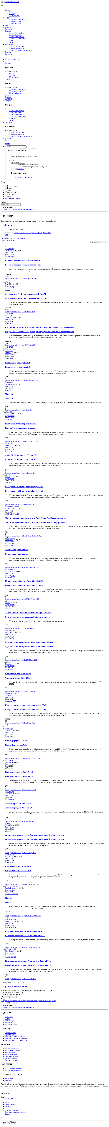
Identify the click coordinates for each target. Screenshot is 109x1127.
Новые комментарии (16, 37)
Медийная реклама (12, 1048)
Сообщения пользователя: (16, 151)
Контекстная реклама (13, 1050)
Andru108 (8, 632)
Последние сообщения (17, 19)
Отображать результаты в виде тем (34, 167)
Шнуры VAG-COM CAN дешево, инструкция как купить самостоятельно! (39, 327)
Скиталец (8, 251)
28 (12, 347)
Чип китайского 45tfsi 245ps (18, 674)
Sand (7, 284)
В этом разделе (12, 186)
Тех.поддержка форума (13, 1068)
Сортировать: (6, 992)
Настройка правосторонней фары (21, 424)
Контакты (8, 54)
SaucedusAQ (9, 921)
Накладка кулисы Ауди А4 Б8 (19, 772)
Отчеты (8, 225)
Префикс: (4, 994)
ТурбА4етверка (10, 888)
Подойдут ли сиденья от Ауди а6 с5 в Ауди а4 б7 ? (28, 961)
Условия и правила (12, 1110)
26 (8, 347)
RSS (6, 235)
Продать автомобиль (16, 46)
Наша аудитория (11, 1054)
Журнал (8, 27)
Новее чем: (11, 160)
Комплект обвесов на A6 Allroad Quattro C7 (25, 931)
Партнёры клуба (11, 1024)
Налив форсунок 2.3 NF (16, 740)
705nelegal (8, 794)
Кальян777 (9, 856)
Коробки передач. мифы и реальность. (23, 260)
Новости (8, 25)
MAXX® (8, 317)
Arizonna (8, 762)
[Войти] (2, 6)
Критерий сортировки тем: (10, 990)
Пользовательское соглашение (16, 1038)
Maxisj (7, 825)
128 (8, 280)
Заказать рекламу (11, 1060)
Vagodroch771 (27, 916)
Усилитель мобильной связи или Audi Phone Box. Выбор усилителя (36, 518)
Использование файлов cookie (16, 1040)
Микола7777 (9, 695)
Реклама (8, 52)
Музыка (9, 394)
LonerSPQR (9, 571)
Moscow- (8, 664)
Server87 (8, 353)
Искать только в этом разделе (28, 165)
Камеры (12, 40)
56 (12, 313)
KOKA (39, 233)
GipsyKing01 (9, 951)
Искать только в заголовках (27, 149)
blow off (8, 898)
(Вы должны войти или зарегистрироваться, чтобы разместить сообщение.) (28, 1001)
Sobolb (24, 312)
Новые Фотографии (16, 33)
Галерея (8, 31)
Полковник (26, 380)
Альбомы (10, 194)
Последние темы (15, 21)
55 (10, 313)
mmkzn (7, 477)
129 (11, 280)
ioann (23, 410)
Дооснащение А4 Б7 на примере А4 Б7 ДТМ (25, 294)
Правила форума (15, 23)
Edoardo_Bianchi (11, 508)
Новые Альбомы (15, 35)
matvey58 (8, 384)
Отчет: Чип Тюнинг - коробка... (25, 233)
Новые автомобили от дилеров (20, 50)
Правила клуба (14, 16)
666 (14, 240)
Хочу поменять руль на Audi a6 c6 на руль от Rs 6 (28, 612)
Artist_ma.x (9, 540)
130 (14, 280)
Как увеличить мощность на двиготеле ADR (25, 705)
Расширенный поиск (12, 198)
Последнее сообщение (13, 278)
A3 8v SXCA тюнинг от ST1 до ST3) (21, 455)
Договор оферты (11, 1058)
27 (10, 347)
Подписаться (9, 252)
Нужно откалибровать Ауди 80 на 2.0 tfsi (24, 581)
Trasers (7, 603)
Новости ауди (10, 1021)
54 (8, 313)
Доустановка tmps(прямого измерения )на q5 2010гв (29, 642)
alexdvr (7, 445)
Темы (9, 190)
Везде (9, 188)
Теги (11, 42)
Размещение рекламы (13, 1070)
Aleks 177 (25, 884)
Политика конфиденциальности (16, 1036)
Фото (9, 196)
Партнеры (8, 29)
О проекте (13, 12)
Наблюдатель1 (27, 758)
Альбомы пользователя (17, 39)
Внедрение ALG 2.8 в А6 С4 (18, 866)
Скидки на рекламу (12, 1056)
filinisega (8, 730)
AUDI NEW (9, 1099)
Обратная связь (10, 1033)
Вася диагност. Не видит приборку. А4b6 (24, 487)
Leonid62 (8, 414)
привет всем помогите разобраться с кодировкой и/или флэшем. (34, 835)
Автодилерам (10, 1052)
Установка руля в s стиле (16, 550)
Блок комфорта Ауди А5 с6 (17, 362)
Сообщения (11, 192)
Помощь (12, 14)
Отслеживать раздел (8, 238)
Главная (8, 10)
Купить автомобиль (16, 48)
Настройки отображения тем (14, 986)
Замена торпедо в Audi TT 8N (18, 803)
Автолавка (9, 44)
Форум (7, 17)
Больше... (20, 169)
